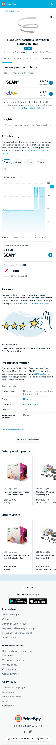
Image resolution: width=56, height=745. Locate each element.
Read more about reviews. (36, 303)
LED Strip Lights (12, 11)
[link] (17, 481)
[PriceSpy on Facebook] (25, 731)
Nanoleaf (27, 399)
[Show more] (4, 82)
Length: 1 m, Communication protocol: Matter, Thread (28, 52)
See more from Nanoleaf (13, 429)
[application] (28, 210)
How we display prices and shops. (28, 108)
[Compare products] (51, 17)
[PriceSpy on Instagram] (31, 731)
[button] (5, 73)
